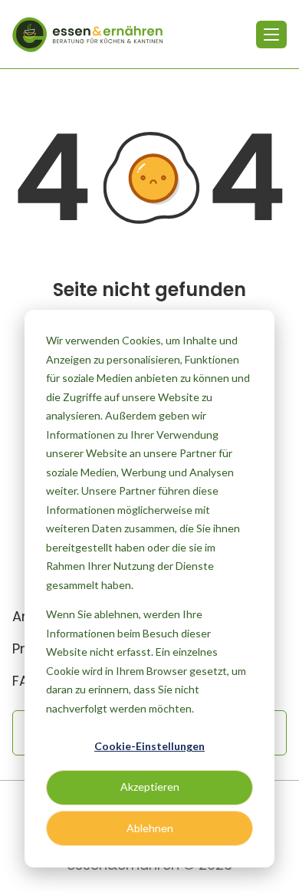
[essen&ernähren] (87, 34)
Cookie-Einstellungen (149, 745)
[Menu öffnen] (271, 34)
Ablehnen (150, 827)
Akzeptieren (149, 786)
